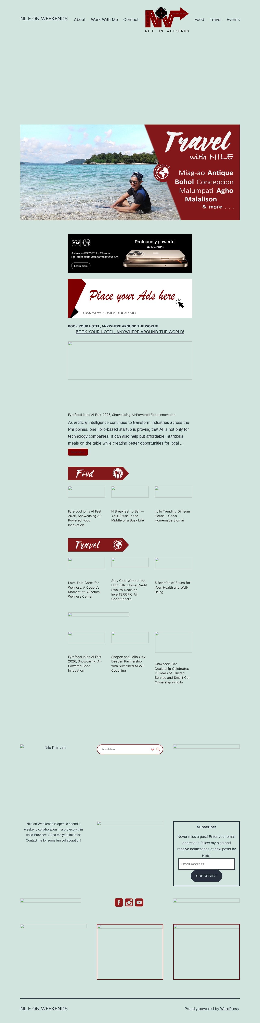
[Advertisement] (130, 75)
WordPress (229, 1009)
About (80, 19)
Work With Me (104, 19)
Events (233, 19)
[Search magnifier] (158, 749)
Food (199, 19)
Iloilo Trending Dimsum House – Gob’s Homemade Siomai (172, 515)
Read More (78, 452)
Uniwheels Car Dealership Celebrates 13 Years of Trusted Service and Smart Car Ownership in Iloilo (172, 673)
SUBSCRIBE (206, 876)
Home (152, 11)
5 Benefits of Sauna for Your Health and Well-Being (172, 587)
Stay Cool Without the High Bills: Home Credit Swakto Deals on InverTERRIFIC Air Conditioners (129, 590)
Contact (131, 19)
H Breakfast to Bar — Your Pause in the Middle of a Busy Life (127, 515)
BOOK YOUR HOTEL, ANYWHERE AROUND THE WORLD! (130, 331)
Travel (215, 19)
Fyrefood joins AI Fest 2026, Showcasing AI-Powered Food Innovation (122, 415)
